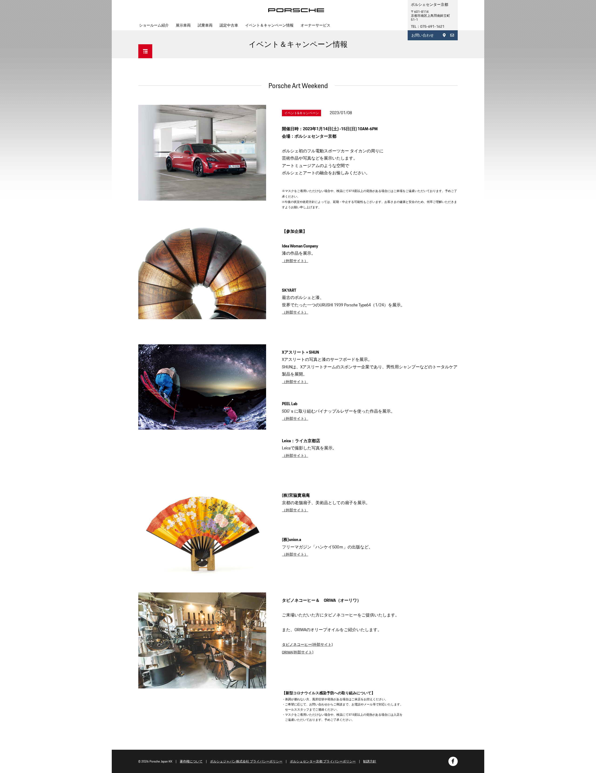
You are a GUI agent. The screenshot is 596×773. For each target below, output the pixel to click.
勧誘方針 (369, 761)
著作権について (191, 761)
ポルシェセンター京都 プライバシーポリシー (323, 761)
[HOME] (296, 10)
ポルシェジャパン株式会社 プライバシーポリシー (246, 761)
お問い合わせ (422, 35)
